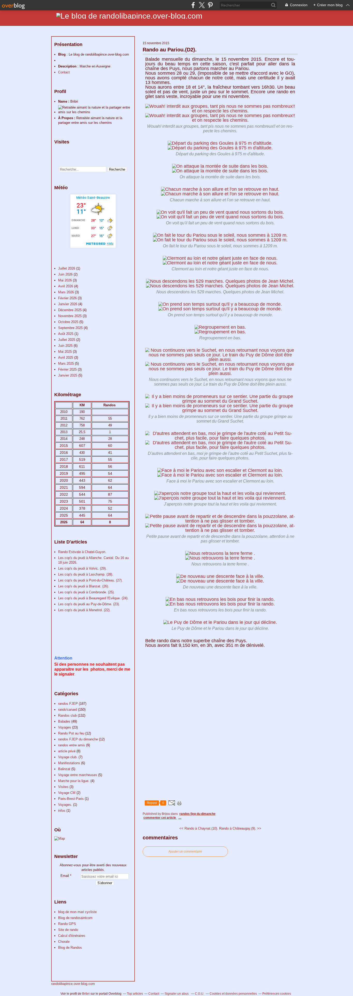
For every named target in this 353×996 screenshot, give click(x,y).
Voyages (64, 727)
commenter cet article (160, 817)
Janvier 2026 (68, 304)
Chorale (64, 942)
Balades (64, 721)
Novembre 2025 (70, 316)
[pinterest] (210, 5)
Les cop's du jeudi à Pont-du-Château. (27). (90, 580)
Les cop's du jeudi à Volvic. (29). (82, 568)
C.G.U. (199, 993)
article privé (66, 751)
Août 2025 (66, 334)
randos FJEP (68, 704)
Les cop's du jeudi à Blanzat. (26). (83, 586)
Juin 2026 (66, 274)
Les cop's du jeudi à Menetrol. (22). (84, 610)
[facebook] (193, 5)
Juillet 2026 (67, 268)
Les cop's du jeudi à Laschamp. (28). (85, 574)
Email (64, 876)
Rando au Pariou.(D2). (170, 49)
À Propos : (67, 118)
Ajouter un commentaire (185, 851)
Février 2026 (68, 298)
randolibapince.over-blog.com (73, 984)
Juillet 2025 (67, 340)
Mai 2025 (65, 352)
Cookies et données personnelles (233, 993)
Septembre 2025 (71, 328)
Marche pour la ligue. (73, 781)
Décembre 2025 (70, 310)
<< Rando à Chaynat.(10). (198, 828)
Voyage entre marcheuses (77, 775)
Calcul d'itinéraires (71, 936)
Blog (62, 54)
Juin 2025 (66, 346)
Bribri (86, 993)
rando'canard (67, 709)
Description (68, 66)
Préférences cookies (276, 993)
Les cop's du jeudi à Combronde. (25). (86, 592)
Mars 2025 (66, 363)
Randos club (67, 715)
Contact (64, 72)
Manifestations (69, 763)
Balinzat (64, 769)
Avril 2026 (66, 286)
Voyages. (65, 805)
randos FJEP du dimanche (78, 739)
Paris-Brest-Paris (71, 799)
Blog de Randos (70, 947)
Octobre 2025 (68, 322)
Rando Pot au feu (71, 733)
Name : (64, 101)
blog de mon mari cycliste (77, 912)
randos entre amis (71, 745)
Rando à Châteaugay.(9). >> (240, 828)
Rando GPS (67, 924)
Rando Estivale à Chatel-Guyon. (82, 552)
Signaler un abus (177, 993)
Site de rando (68, 930)
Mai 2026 (65, 280)
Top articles (135, 993)
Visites (63, 787)
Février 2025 (68, 369)
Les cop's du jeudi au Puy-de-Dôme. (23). (89, 604)
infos (61, 811)
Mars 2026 (66, 292)
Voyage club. (68, 757)
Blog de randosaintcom (75, 918)
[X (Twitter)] (201, 5)
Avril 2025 (66, 357)
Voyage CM (66, 793)
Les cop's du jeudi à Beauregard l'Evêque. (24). (93, 598)
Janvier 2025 (68, 375)
